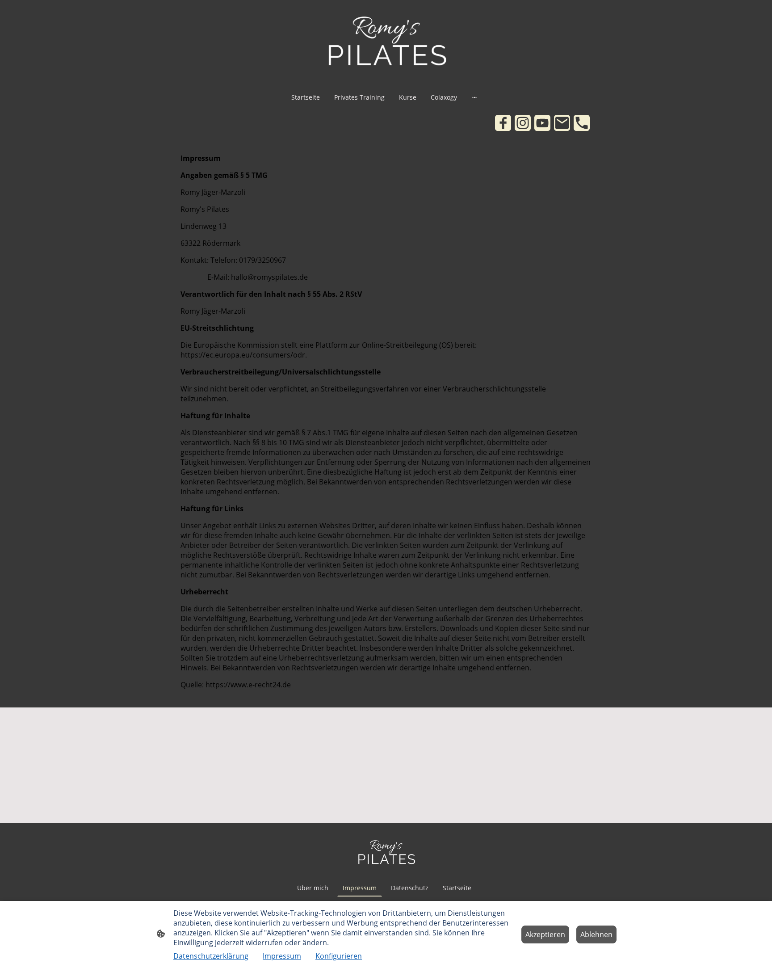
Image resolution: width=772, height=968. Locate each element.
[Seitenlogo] (386, 42)
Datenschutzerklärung (210, 956)
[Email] (562, 123)
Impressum (282, 956)
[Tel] (582, 123)
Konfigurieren (338, 956)
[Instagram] (523, 123)
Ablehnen (596, 934)
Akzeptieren (545, 934)
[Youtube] (542, 123)
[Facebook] (503, 123)
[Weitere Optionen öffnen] (474, 97)
